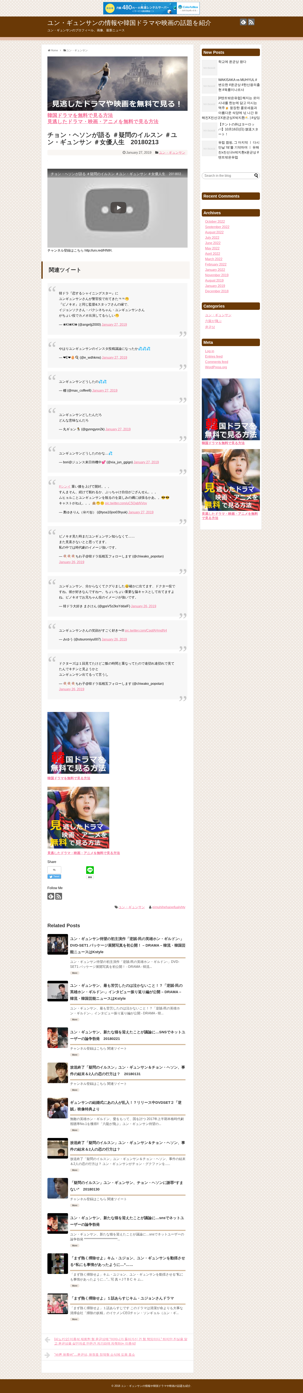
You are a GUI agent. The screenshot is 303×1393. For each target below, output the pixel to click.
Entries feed (214, 356)
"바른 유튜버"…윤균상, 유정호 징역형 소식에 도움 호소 (94, 1354)
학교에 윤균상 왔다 (232, 61)
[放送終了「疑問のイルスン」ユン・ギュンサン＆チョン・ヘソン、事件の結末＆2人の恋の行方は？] (57, 1148)
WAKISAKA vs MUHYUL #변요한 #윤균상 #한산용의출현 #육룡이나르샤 (239, 84)
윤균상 (210, 327)
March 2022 (213, 259)
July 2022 (212, 237)
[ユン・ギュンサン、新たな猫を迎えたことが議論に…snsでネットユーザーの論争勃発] (57, 1223)
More (74, 973)
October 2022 (215, 221)
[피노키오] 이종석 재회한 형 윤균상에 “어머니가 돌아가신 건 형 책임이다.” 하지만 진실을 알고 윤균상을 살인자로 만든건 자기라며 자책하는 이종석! (120, 1341)
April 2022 (212, 253)
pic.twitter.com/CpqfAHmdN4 (146, 630)
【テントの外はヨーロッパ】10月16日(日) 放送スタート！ (238, 129)
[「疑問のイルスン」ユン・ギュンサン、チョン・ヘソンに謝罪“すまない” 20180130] (57, 1188)
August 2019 (214, 280)
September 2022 (217, 227)
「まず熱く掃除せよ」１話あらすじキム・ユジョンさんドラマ (122, 1298)
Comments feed (216, 362)
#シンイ (65, 486)
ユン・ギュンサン (172, 152)
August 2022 (214, 232)
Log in (209, 351)
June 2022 (213, 243)
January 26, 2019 (71, 562)
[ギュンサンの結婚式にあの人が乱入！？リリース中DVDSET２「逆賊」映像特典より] (57, 1108)
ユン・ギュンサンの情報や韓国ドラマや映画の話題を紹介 (129, 22)
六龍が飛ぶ (213, 321)
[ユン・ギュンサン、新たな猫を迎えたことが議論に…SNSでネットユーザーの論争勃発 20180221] (57, 1037)
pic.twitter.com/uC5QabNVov (126, 503)
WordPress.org (216, 367)
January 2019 (215, 286)
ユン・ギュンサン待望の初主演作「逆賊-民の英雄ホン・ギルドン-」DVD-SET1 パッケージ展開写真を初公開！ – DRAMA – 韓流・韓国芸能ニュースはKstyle (128, 945)
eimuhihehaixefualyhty (168, 907)
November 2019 (217, 275)
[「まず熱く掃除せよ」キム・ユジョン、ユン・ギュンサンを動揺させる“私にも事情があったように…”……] (57, 1263)
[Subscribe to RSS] (251, 22)
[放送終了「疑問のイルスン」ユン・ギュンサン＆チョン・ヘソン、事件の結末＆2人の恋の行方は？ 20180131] (57, 1073)
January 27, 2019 (114, 324)
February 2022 (216, 264)
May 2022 (212, 248)
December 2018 (217, 291)
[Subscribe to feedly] (243, 22)
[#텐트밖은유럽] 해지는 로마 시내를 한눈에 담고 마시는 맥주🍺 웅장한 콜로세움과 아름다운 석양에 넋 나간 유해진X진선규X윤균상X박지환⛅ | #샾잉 (231, 107)
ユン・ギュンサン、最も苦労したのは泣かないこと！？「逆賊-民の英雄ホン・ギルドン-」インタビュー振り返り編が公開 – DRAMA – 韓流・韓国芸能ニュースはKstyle (126, 992)
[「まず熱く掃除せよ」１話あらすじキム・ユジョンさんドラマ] (57, 1304)
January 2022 (215, 270)
